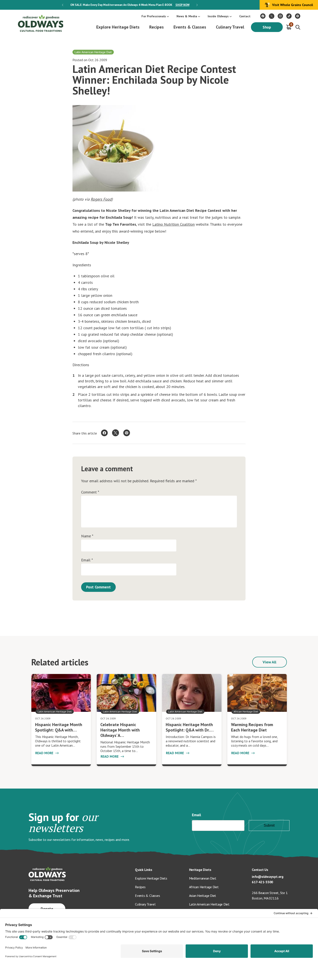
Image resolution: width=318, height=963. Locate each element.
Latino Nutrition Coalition (173, 224)
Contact (245, 16)
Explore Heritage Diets (118, 27)
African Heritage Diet (204, 887)
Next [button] (197, 5)
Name (87, 536)
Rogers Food (101, 199)
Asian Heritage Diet (202, 895)
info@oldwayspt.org (267, 876)
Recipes (156, 27)
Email (87, 560)
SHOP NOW (182, 5)
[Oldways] (40, 23)
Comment (90, 492)
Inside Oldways (218, 16)
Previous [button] (62, 5)
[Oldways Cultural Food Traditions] (263, 16)
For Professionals (153, 16)
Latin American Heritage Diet (209, 904)
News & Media (187, 16)
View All (269, 662)
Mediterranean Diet (202, 878)
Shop (267, 27)
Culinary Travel (230, 27)
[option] (129, 5)
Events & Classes (189, 27)
